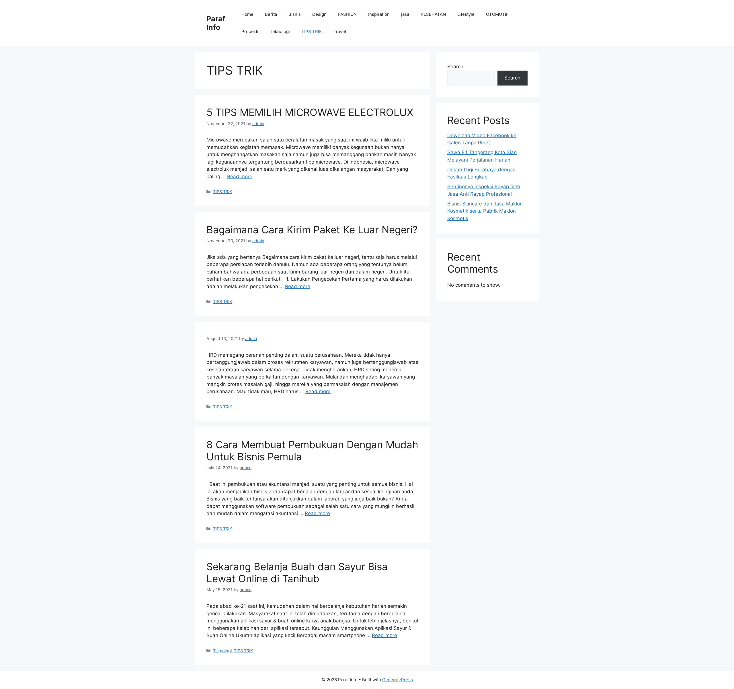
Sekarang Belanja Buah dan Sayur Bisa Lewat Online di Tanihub (297, 572)
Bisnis (294, 14)
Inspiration (379, 14)
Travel (339, 31)
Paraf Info (215, 23)
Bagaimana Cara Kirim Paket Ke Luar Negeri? (312, 230)
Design (319, 14)
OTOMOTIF (497, 14)
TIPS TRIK (311, 31)
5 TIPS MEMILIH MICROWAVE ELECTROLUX (309, 112)
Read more (239, 176)
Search (455, 66)
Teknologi (280, 31)
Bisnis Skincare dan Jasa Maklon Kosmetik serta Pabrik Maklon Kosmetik (485, 211)
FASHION (347, 14)
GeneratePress (397, 679)
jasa (405, 14)
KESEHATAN (433, 14)
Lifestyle (466, 14)
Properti (249, 31)
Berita (271, 14)
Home (247, 14)
